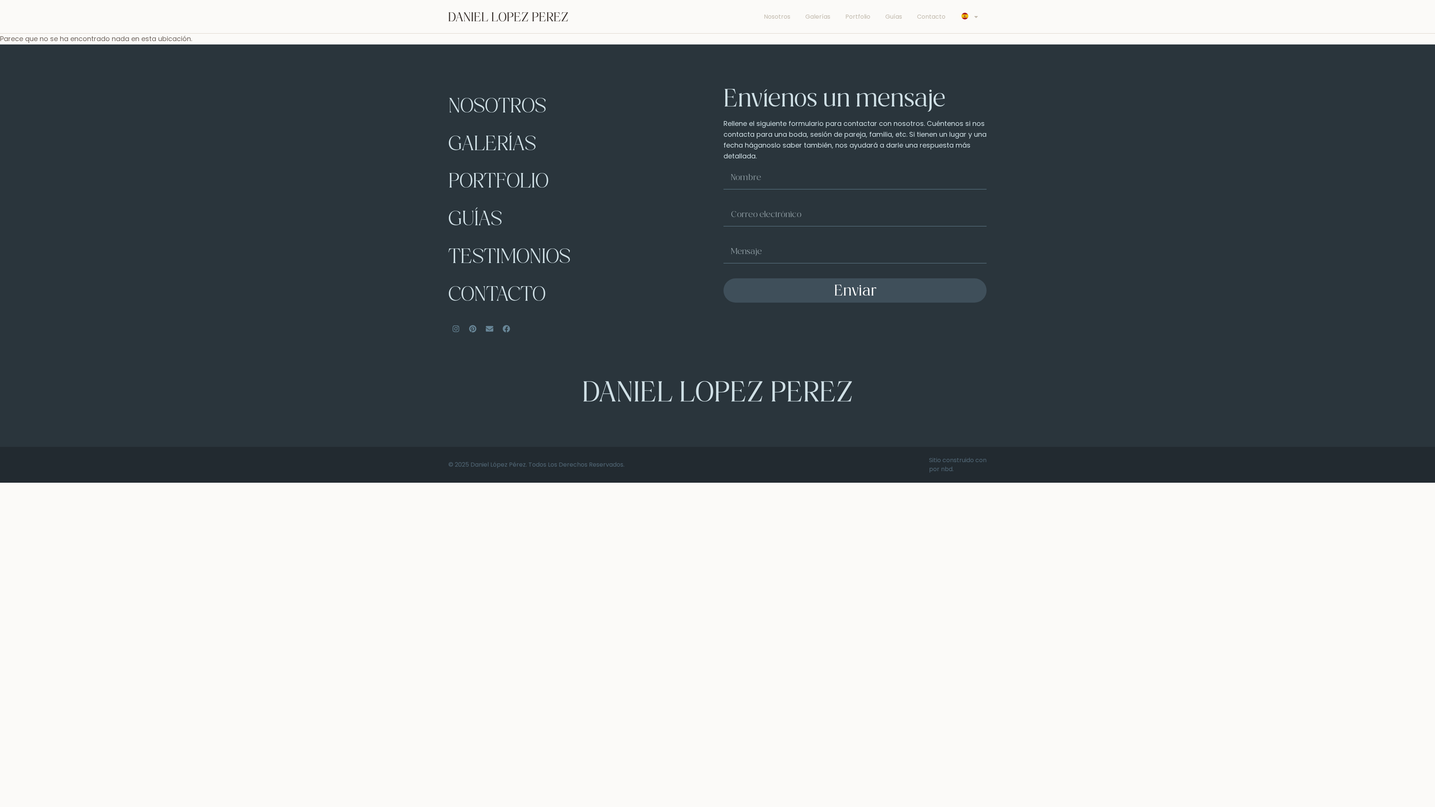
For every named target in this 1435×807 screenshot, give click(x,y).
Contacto (931, 16)
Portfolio (857, 16)
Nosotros (777, 16)
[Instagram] (455, 328)
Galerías (817, 16)
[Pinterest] (472, 328)
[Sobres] (489, 328)
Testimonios (509, 258)
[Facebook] (506, 328)
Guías (893, 16)
